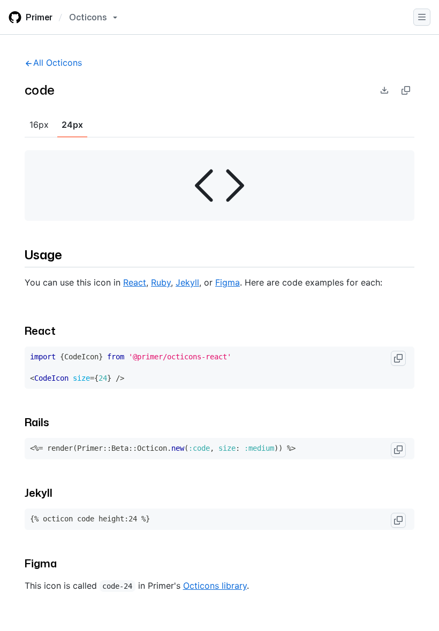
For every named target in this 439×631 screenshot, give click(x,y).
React (134, 282)
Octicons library (215, 585)
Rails (37, 421)
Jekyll (187, 282)
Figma (227, 282)
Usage (43, 254)
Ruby (161, 282)
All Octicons (57, 62)
